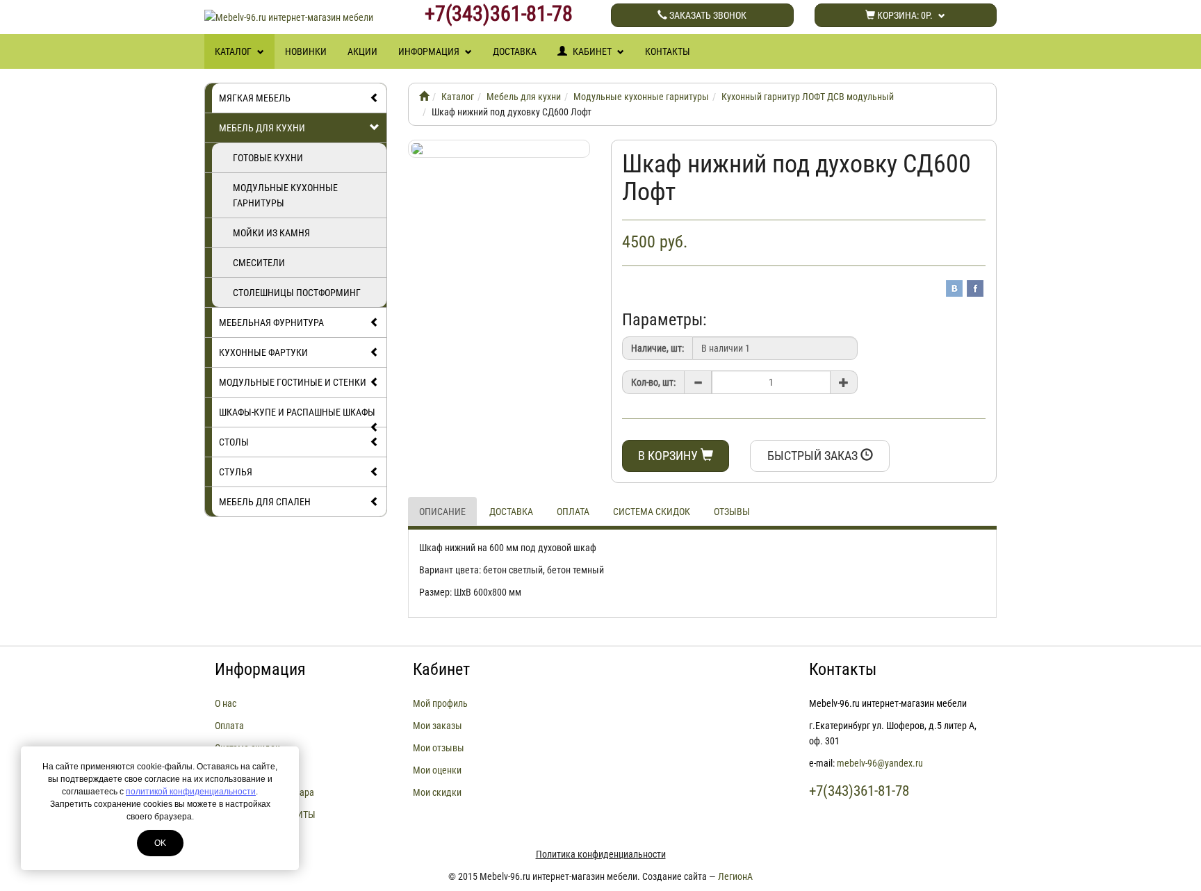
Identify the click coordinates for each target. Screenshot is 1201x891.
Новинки (306, 51)
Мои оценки (437, 770)
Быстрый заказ (813, 455)
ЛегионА (735, 876)
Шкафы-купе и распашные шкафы (297, 412)
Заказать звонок (706, 15)
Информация (429, 51)
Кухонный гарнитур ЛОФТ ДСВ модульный (807, 96)
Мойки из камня (271, 232)
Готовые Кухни (268, 157)
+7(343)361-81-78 (499, 14)
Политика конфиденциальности (601, 854)
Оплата (573, 511)
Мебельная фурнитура (271, 322)
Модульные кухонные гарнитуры (285, 195)
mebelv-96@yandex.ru (880, 763)
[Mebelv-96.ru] (424, 96)
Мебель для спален (265, 501)
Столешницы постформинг (297, 292)
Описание (442, 511)
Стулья (235, 471)
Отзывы (732, 511)
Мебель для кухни (262, 127)
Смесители (259, 262)
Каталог (234, 51)
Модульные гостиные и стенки (292, 382)
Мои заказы (437, 725)
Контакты (667, 51)
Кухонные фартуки (263, 352)
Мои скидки (437, 792)
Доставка (515, 51)
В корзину (669, 455)
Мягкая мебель (255, 98)
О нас (225, 703)
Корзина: (904, 15)
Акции (362, 51)
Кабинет (592, 51)
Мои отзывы (438, 747)
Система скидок (651, 511)
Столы (234, 442)
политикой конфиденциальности (191, 791)
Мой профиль (440, 703)
